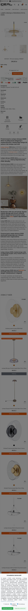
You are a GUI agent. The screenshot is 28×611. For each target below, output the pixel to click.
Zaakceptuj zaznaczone (20, 608)
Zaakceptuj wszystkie (7, 608)
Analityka (14, 604)
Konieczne (7, 604)
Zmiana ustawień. (11, 601)
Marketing (14, 605)
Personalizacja (21, 604)
